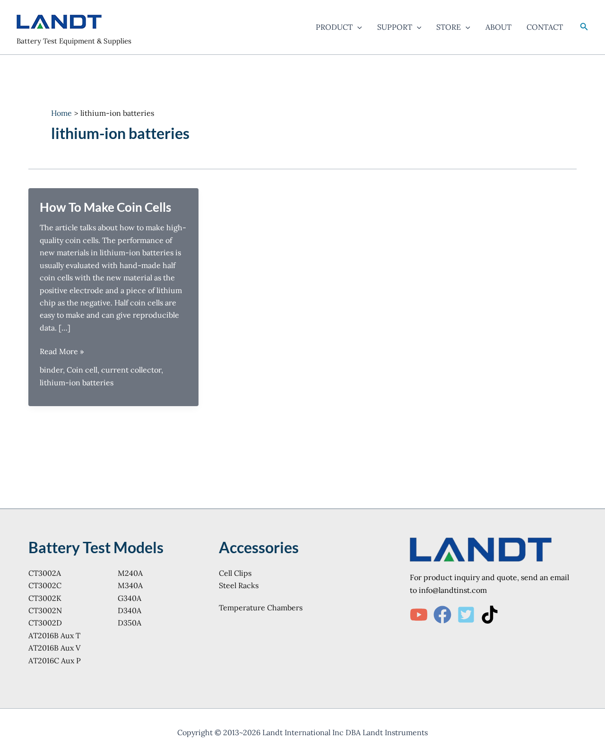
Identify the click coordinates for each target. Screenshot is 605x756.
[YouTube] (419, 615)
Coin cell (82, 369)
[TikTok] (490, 615)
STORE (448, 27)
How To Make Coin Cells (105, 207)
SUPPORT (394, 27)
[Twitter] (466, 615)
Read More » (62, 351)
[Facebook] (442, 615)
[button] (357, 27)
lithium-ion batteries (76, 382)
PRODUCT (334, 27)
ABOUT (498, 27)
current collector (131, 369)
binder (51, 369)
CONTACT (545, 27)
